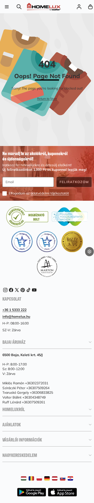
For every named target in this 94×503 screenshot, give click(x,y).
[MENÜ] (6, 6)
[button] (89, 259)
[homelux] (44, 7)
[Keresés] (19, 6)
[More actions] (89, 251)
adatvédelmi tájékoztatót (50, 193)
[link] (47, 99)
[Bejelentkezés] (79, 6)
